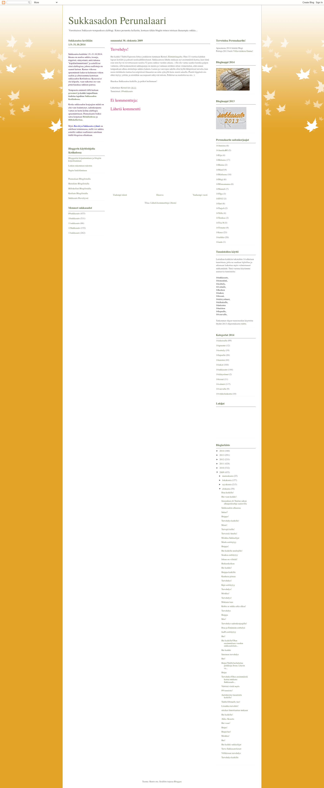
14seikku (220, 237)
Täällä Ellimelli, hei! (230, 701)
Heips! (224, 727)
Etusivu (160, 194)
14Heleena (221, 159)
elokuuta (226, 488)
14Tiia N (220, 222)
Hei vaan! (225, 723)
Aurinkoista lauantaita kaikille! (231, 696)
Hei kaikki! (226, 567)
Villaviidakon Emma (242, 50)
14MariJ (220, 169)
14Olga (219, 193)
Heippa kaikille (228, 572)
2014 (222, 450)
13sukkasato (74, 232)
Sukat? (224, 512)
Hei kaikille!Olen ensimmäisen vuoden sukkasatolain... (232, 643)
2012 (222, 459)
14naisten (220, 359)
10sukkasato (74, 218)
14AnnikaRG (222, 150)
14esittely (220, 350)
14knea (219, 232)
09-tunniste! (227, 690)
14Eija (219, 155)
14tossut (220, 379)
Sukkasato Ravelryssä (78, 198)
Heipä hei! (226, 731)
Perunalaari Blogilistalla (79, 178)
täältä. (244, 323)
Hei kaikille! (227, 714)
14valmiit (220, 384)
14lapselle (220, 355)
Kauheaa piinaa (228, 576)
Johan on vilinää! (229, 559)
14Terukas (220, 217)
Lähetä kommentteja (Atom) (163, 202)
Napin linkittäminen (77, 170)
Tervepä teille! (228, 529)
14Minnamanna (223, 184)
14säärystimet (222, 374)
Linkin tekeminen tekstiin (80, 165)
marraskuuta (228, 475)
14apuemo (221, 345)
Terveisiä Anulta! (229, 533)
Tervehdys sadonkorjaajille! (234, 623)
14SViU (219, 198)
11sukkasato (74, 223)
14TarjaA (220, 208)
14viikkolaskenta (224, 393)
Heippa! (225, 516)
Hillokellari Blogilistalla (79, 188)
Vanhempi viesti (200, 194)
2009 (222, 472)
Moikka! (225, 593)
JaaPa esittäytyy (228, 631)
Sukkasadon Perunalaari (117, 20)
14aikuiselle (221, 340)
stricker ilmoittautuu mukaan (234, 710)
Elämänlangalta (175, 56)
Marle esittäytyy (228, 542)
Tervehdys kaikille (229, 757)
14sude (219, 241)
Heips (224, 672)
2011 (222, 463)
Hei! (223, 636)
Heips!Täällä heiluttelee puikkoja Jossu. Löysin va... (233, 665)
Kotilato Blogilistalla (78, 193)
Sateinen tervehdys (230, 654)
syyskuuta (227, 484)
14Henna (220, 164)
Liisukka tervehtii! (229, 705)
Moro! (224, 525)
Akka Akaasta (227, 718)
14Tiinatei (221, 227)
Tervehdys (226, 610)
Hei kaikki (226, 650)
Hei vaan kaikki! (229, 496)
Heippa (224, 614)
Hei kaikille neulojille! (231, 550)
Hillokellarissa (75, 119)
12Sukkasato (74, 227)
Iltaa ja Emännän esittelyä (233, 627)
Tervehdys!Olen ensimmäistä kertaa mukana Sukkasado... (234, 679)
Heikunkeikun (228, 563)
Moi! (223, 619)
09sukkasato (127, 91)
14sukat (219, 364)
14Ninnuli (220, 188)
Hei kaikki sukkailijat (231, 744)
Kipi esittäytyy (228, 584)
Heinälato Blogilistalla (78, 183)
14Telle (219, 213)
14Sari (219, 203)
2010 (222, 467)
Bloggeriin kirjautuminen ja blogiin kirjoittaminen (84, 159)
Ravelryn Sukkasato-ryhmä (87, 125)
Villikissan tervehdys (231, 753)
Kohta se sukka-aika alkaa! (233, 606)
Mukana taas (227, 601)
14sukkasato (221, 369)
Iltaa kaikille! (227, 492)
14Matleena (221, 174)
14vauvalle (221, 388)
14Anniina (221, 145)
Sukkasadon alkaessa (231, 507)
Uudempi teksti (120, 194)
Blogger (177, 781)
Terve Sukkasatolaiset (231, 748)
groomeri (72, 93)
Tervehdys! (226, 580)
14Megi (219, 179)
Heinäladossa (89, 116)
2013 (222, 454)
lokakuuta (227, 480)
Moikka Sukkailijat (230, 537)
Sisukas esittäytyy (229, 554)
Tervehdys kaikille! (230, 520)
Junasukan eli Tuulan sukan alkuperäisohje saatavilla (234, 502)
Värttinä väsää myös (230, 686)
